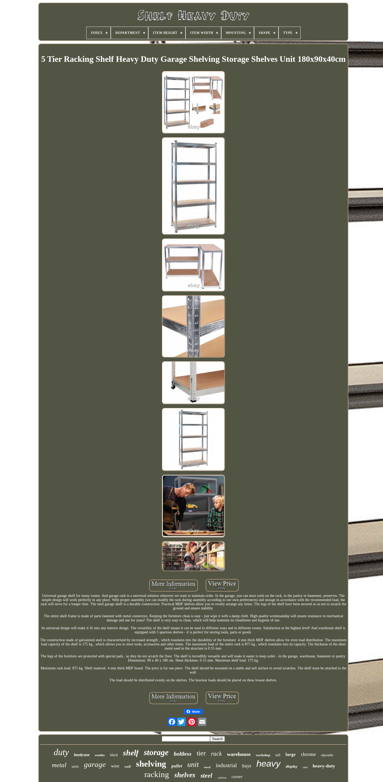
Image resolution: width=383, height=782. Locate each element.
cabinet (222, 777)
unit (193, 764)
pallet (176, 765)
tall (277, 755)
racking (156, 774)
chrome (308, 754)
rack (216, 753)
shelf (131, 752)
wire (115, 765)
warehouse (239, 754)
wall (128, 766)
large (291, 754)
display (292, 766)
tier (201, 753)
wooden (100, 755)
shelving (151, 763)
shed (305, 767)
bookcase (82, 755)
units (75, 766)
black (114, 755)
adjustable (327, 755)
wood (207, 767)
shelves (184, 775)
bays (246, 765)
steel (206, 775)
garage (95, 764)
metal (59, 764)
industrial (226, 765)
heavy (268, 763)
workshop (263, 755)
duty (61, 752)
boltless (182, 753)
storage (156, 752)
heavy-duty (324, 765)
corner (237, 776)
